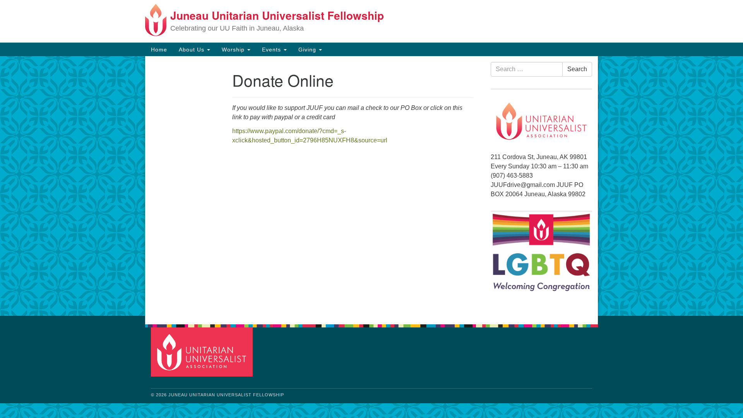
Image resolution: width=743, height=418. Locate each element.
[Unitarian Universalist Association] (203, 352)
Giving (308, 49)
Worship (234, 49)
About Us (192, 49)
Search (577, 69)
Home (159, 49)
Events (272, 49)
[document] (371, 186)
